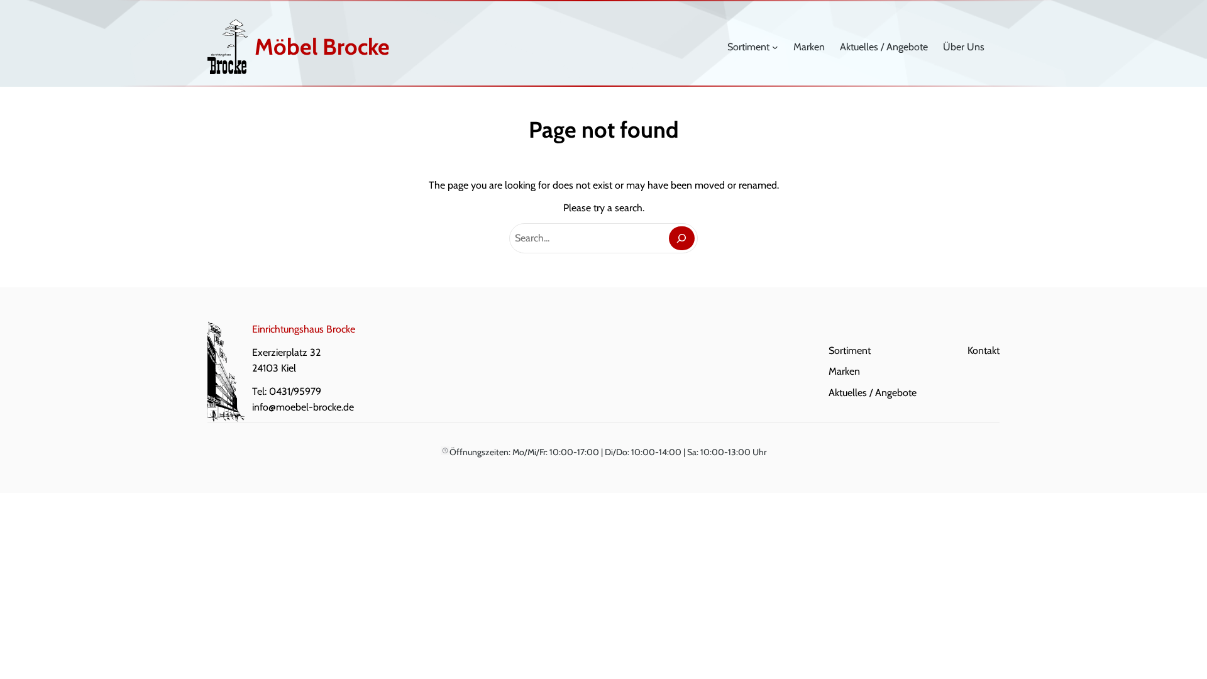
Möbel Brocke (322, 46)
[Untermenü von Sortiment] (775, 47)
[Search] (682, 238)
